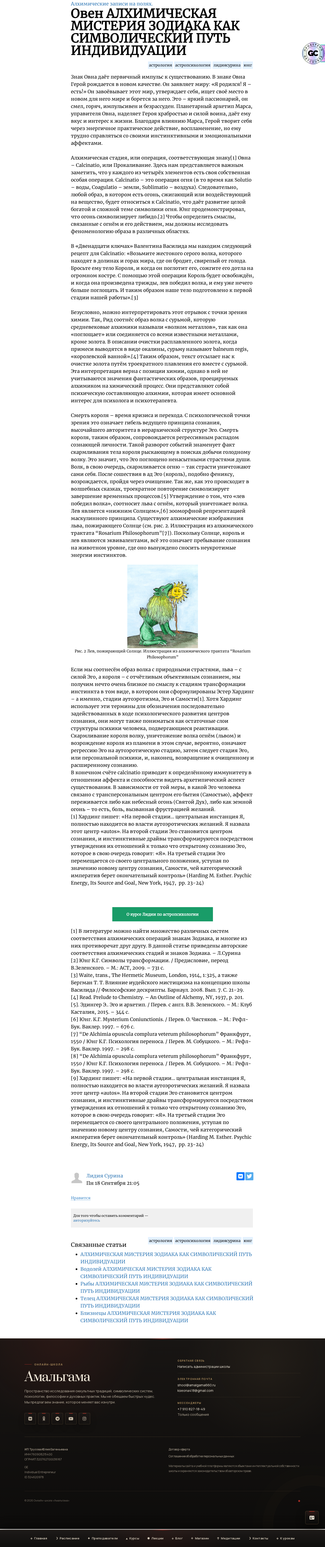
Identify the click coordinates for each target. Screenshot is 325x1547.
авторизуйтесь (86, 1220)
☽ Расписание (67, 1538)
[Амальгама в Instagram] (84, 1418)
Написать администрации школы (203, 1366)
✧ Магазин (200, 1538)
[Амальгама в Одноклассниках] (43, 1418)
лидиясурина (227, 65)
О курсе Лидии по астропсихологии (163, 914)
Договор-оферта (179, 1449)
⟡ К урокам (285, 1538)
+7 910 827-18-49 (191, 1409)
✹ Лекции (155, 1538)
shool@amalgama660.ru (196, 1385)
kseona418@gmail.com (195, 1390)
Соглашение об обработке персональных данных (201, 1456)
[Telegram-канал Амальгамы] (57, 1418)
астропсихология (192, 65)
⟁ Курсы (132, 1538)
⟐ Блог (177, 1538)
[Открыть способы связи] (312, 1517)
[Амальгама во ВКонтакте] (30, 1418)
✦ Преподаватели (103, 1538)
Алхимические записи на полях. (112, 4)
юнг (248, 65)
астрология (160, 65)
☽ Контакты (258, 1538)
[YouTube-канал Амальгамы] (71, 1418)
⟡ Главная (38, 1538)
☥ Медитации (228, 1538)
